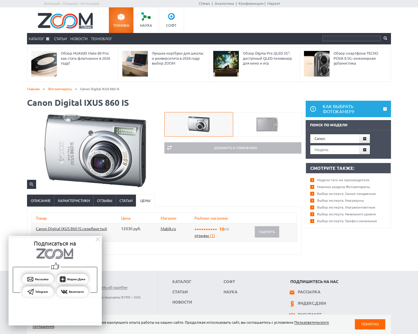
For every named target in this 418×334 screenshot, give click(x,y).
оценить (267, 232)
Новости (79, 39)
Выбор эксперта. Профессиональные (347, 221)
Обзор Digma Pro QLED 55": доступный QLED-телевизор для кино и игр (267, 58)
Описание (41, 201)
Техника (121, 25)
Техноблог (101, 39)
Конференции (251, 3)
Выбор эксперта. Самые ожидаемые (346, 193)
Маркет (273, 3)
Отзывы (104, 201)
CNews (204, 3)
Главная (33, 89)
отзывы (204, 235)
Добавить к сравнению (235, 148)
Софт (171, 25)
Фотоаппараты (60, 89)
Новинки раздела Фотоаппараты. (344, 187)
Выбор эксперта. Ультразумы (340, 200)
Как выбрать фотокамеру (338, 109)
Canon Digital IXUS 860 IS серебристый (71, 228)
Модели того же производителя (343, 180)
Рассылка (309, 292)
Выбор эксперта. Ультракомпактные (346, 207)
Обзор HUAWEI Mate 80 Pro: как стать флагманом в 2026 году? (85, 58)
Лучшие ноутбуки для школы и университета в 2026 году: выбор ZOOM (177, 58)
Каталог (36, 39)
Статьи (60, 39)
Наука (146, 25)
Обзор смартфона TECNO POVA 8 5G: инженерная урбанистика (356, 58)
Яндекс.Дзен (312, 303)
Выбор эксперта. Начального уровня (346, 214)
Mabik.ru (168, 228)
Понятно (370, 324)
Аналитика (224, 3)
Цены (145, 201)
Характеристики (74, 201)
